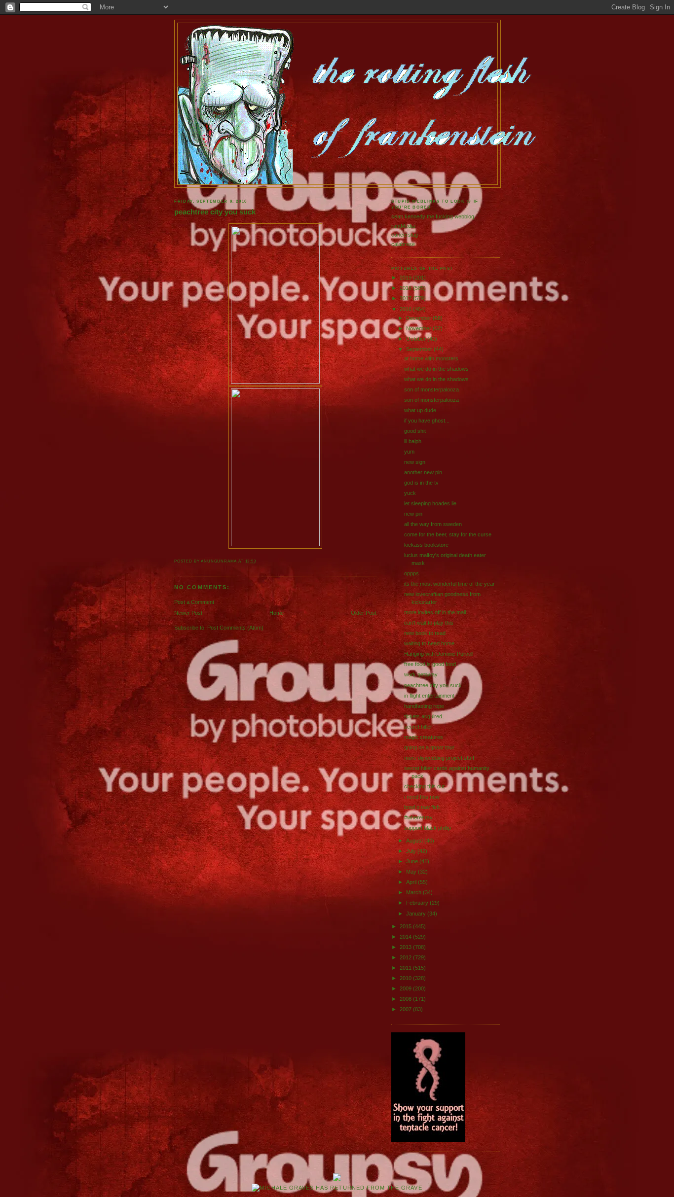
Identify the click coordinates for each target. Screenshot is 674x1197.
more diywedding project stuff (439, 758)
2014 (406, 937)
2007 (406, 1009)
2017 (406, 298)
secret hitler (418, 727)
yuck (410, 493)
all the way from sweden (433, 524)
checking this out (424, 786)
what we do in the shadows (436, 369)
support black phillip (427, 828)
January (416, 913)
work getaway (421, 674)
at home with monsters (431, 358)
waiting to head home (429, 643)
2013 (406, 947)
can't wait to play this (428, 623)
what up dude (420, 410)
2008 (406, 999)
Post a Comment (194, 602)
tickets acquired (423, 716)
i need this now (422, 797)
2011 (406, 968)
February (418, 903)
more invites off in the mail (435, 612)
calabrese (403, 244)
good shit (415, 431)
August (415, 841)
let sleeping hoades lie (430, 503)
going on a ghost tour (429, 747)
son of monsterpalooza (431, 389)
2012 (406, 957)
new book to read (425, 633)
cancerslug (404, 235)
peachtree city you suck (215, 212)
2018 (406, 288)
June (412, 861)
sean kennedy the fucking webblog (432, 216)
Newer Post (188, 613)
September (420, 349)
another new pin (423, 472)
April (412, 882)
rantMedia (403, 226)
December (419, 318)
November (419, 328)
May (412, 872)
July (411, 851)
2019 (406, 278)
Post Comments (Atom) (235, 628)
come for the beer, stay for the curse (447, 534)
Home (276, 613)
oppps (411, 573)
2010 (406, 978)
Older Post (363, 613)
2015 (406, 926)
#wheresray (418, 817)
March (414, 892)
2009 (406, 988)
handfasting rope (424, 706)
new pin (413, 514)
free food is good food (430, 664)
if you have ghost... (426, 420)
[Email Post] (258, 561)
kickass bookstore (426, 545)
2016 (406, 309)
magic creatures (423, 737)
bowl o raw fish (422, 807)
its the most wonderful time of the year (449, 584)
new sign (414, 462)
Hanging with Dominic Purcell (438, 654)
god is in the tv (421, 483)
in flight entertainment (429, 696)
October (416, 339)
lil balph (412, 441)
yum (409, 452)
